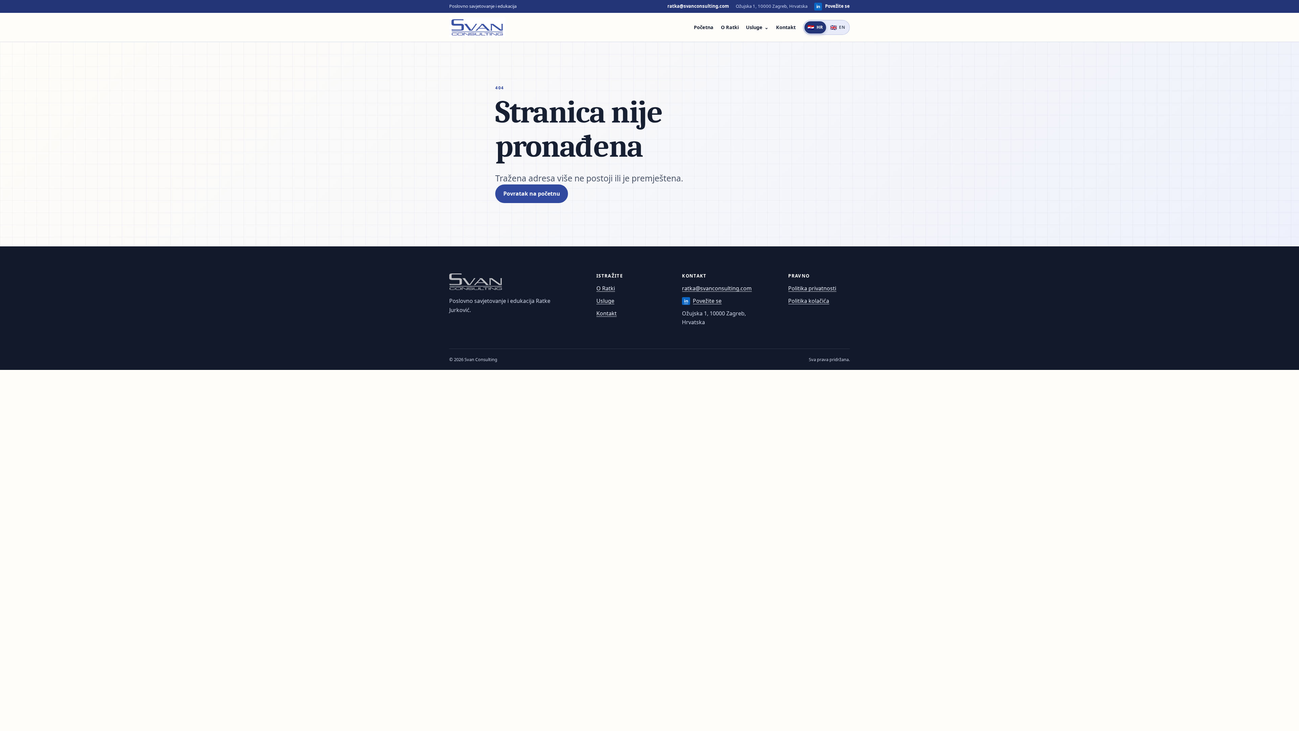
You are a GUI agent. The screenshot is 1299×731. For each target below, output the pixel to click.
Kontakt (786, 27)
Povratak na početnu (531, 193)
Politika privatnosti (812, 288)
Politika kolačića (808, 301)
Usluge (754, 27)
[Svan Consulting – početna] (477, 27)
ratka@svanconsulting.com (698, 6)
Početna (703, 27)
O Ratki (730, 27)
